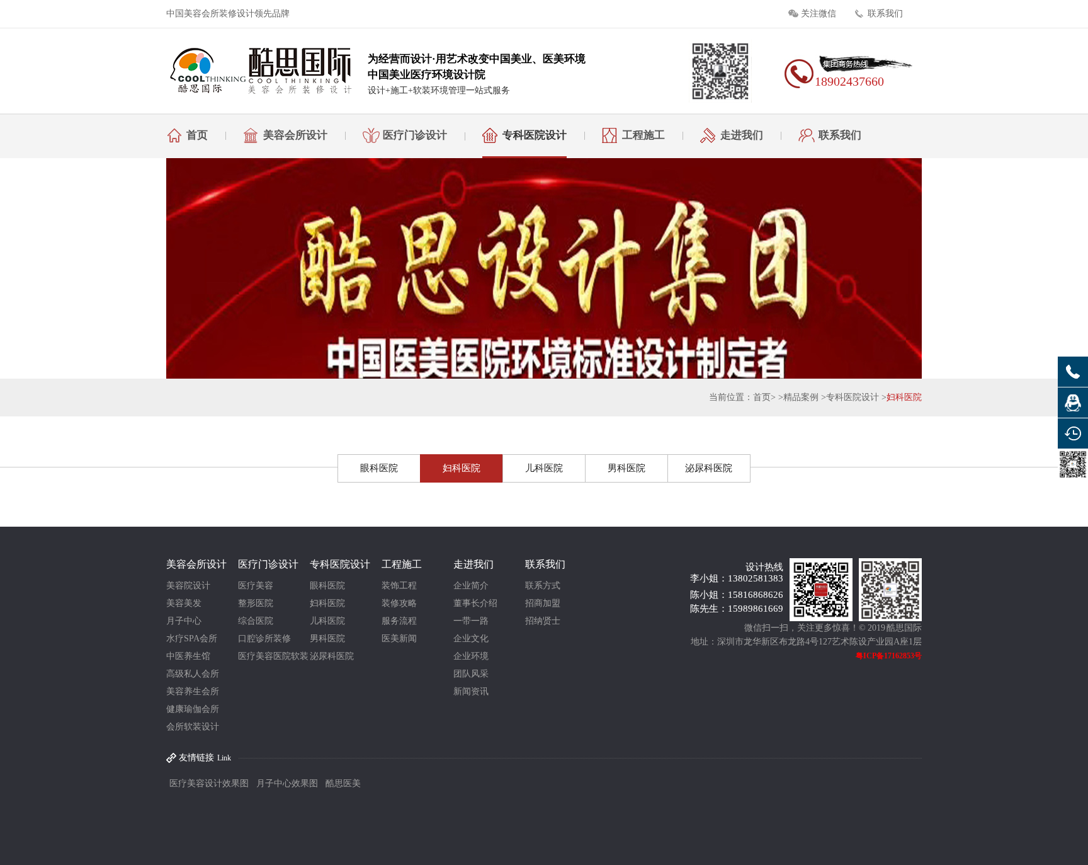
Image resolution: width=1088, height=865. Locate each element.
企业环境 (471, 656)
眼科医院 (379, 468)
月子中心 (183, 621)
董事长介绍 (475, 603)
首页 (197, 135)
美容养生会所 (192, 691)
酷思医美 (343, 783)
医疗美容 (255, 585)
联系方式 (542, 585)
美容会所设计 (295, 135)
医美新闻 (399, 638)
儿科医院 (544, 468)
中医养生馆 (188, 656)
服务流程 (399, 621)
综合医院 (255, 621)
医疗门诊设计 (415, 135)
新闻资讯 (471, 691)
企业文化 (471, 638)
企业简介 (471, 585)
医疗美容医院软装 (273, 656)
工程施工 (643, 135)
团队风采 (471, 674)
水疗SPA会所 (191, 638)
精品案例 (801, 397)
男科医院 (626, 468)
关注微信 (818, 13)
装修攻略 (399, 603)
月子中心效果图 (287, 783)
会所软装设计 (192, 726)
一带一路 (471, 621)
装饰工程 (399, 585)
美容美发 (183, 603)
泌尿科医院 (708, 468)
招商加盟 (542, 603)
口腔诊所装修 (264, 638)
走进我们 (741, 135)
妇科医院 (904, 397)
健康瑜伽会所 (192, 709)
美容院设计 (188, 585)
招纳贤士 (542, 621)
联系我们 (885, 13)
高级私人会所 (192, 674)
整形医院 (255, 603)
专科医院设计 (534, 135)
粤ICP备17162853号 (889, 655)
